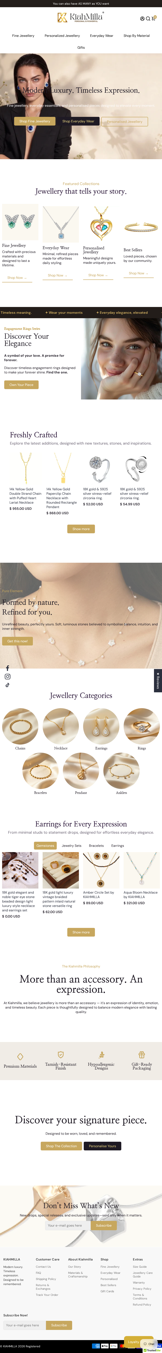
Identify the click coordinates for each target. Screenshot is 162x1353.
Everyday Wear (101, 35)
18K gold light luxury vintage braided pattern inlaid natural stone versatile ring (59, 899)
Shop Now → (17, 277)
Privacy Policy (142, 1289)
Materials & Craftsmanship (78, 1274)
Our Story (74, 1267)
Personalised (109, 1279)
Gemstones (45, 845)
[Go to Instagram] (7, 676)
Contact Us (43, 1267)
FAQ (38, 1273)
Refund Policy (142, 1304)
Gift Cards (107, 1291)
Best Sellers (108, 1285)
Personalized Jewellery (62, 35)
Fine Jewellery (23, 35)
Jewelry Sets (71, 845)
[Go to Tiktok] (7, 685)
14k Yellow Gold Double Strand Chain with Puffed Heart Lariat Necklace (25, 496)
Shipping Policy (46, 1279)
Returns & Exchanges (43, 1287)
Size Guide (140, 1267)
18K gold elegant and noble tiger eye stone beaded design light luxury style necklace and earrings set (18, 901)
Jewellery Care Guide (143, 1274)
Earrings (117, 845)
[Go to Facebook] (7, 668)
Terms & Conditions (140, 1296)
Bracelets (96, 845)
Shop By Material (137, 35)
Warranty (139, 1282)
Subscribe (104, 1225)
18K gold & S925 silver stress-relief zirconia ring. (97, 493)
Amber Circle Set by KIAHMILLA (98, 894)
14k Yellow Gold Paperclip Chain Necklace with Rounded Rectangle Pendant (61, 498)
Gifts (81, 47)
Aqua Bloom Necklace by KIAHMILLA (141, 894)
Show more (81, 529)
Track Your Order (47, 1295)
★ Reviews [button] (158, 680)
